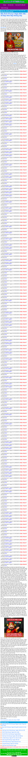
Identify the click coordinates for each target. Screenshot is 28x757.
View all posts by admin (6, 720)
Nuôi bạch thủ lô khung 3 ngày (9, 745)
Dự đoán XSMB (16, 720)
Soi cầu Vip (10, 5)
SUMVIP (2, 747)
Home (4, 5)
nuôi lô (14, 63)
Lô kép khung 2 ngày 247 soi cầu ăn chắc (11, 737)
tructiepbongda (8, 747)
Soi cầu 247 (3, 27)
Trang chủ (3, 10)
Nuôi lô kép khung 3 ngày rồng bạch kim (11, 741)
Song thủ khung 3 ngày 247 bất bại (10, 743)
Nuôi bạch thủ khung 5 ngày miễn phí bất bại (12, 735)
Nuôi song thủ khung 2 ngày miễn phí (10, 739)
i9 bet (1, 748)
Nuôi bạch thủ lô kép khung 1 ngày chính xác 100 (13, 730)
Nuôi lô (7, 10)
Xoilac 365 (24, 747)
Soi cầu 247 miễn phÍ (20, 5)
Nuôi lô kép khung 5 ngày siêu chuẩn (10, 732)
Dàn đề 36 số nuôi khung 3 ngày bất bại (11, 734)
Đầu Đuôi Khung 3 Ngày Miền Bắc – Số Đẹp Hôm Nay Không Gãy (14, 14)
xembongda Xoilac (17, 747)
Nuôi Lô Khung (4, 8)
